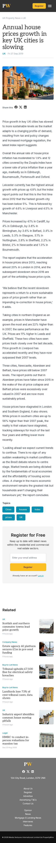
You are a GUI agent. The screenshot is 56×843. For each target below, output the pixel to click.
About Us (28, 788)
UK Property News (11, 18)
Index (37, 509)
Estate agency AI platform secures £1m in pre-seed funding (19, 649)
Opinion (28, 810)
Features (28, 825)
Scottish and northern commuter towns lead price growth (16, 626)
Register (39, 6)
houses (23, 509)
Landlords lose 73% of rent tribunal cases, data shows (17, 695)
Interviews (28, 821)
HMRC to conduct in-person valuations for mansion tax (15, 740)
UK (24, 18)
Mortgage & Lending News (28, 817)
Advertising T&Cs (28, 800)
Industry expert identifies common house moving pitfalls (18, 717)
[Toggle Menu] (50, 6)
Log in (41, 575)
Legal (4, 733)
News (28, 814)
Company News (9, 642)
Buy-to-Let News (10, 665)
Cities (8, 509)
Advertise (28, 796)
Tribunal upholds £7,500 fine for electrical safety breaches (17, 672)
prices (8, 517)
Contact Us (28, 803)
